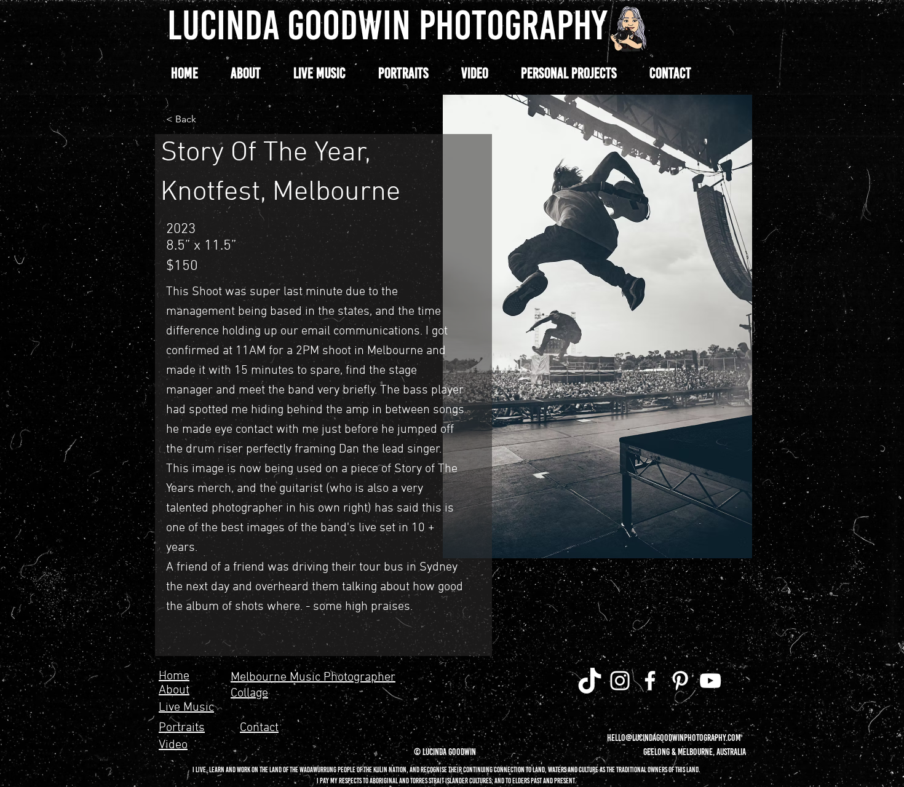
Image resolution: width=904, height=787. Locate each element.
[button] (568, 73)
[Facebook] (650, 681)
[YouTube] (710, 681)
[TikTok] (590, 681)
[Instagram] (620, 681)
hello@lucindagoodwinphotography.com (673, 737)
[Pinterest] (680, 681)
